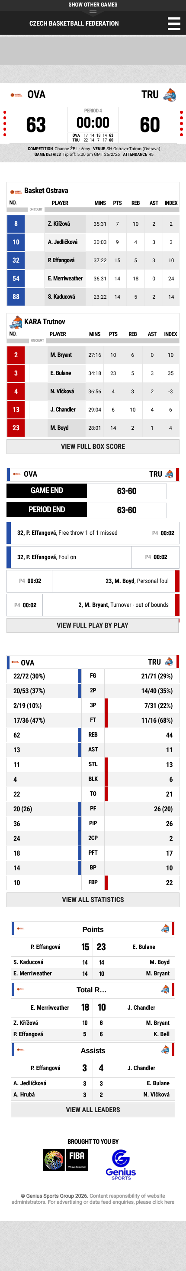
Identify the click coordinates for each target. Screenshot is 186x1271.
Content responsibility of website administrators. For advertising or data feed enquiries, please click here (93, 1199)
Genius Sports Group (120, 1165)
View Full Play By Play (92, 625)
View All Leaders (93, 1110)
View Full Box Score (93, 446)
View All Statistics (93, 900)
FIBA (65, 1165)
